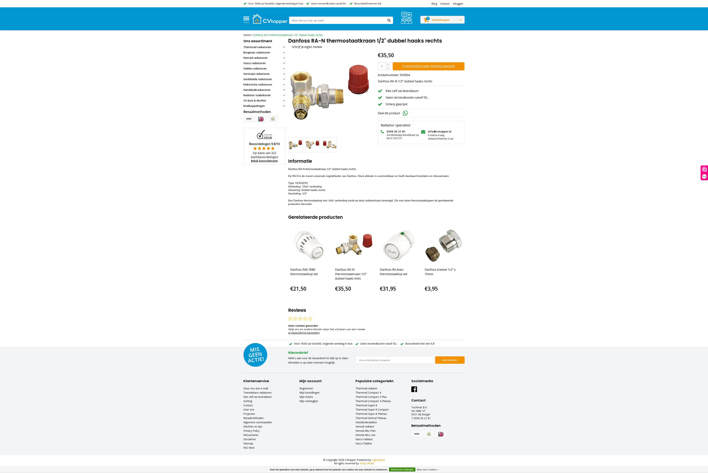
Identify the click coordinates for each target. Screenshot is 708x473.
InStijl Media (367, 463)
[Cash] (272, 119)
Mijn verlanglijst (308, 401)
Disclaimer (249, 439)
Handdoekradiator (366, 422)
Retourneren (250, 435)
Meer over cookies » (427, 469)
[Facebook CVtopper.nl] (414, 390)
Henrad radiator (364, 426)
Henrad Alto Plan (365, 430)
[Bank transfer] (248, 119)
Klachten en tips (252, 426)
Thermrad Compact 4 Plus (371, 397)
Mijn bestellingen (309, 392)
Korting (247, 401)
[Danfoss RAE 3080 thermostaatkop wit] (309, 245)
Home (247, 35)
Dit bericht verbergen (402, 469)
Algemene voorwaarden (257, 422)
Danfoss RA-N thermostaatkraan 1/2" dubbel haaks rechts (288, 35)
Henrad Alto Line (365, 435)
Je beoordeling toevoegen (304, 332)
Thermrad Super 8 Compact (372, 409)
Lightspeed (378, 460)
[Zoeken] (389, 20)
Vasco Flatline (363, 443)
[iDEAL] (260, 119)
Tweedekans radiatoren (257, 392)
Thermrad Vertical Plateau (370, 418)
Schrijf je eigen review (307, 47)
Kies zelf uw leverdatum (257, 397)
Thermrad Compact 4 (368, 392)
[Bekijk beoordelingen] (407, 18)
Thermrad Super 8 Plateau (371, 414)
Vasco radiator (364, 439)
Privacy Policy (251, 430)
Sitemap (248, 443)
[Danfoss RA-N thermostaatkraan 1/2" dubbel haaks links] (354, 245)
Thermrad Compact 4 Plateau (373, 401)
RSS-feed (248, 447)
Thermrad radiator (366, 388)
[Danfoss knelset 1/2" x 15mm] (444, 245)
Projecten (249, 414)
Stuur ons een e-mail (255, 388)
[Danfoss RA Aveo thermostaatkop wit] (399, 245)
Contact (248, 405)
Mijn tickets (306, 397)
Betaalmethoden (253, 418)
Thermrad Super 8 (366, 405)
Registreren (306, 388)
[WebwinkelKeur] (264, 134)
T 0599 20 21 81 (421, 418)
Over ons (248, 409)
